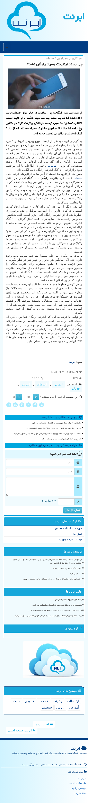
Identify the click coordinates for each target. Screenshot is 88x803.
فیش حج (77, 533)
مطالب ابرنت (80, 793)
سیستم (47, 707)
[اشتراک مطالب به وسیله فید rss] (9, 404)
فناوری (29, 701)
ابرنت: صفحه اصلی (20, 730)
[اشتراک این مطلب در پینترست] (22, 404)
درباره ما (82, 778)
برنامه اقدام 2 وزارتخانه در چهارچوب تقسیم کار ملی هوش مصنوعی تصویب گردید (47, 433)
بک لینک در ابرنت (78, 783)
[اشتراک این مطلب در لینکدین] (15, 404)
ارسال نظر (71, 510)
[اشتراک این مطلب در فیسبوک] (35, 404)
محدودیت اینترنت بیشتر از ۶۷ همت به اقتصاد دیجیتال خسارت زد (53, 428)
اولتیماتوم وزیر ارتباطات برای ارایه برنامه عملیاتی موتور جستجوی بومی (53, 579)
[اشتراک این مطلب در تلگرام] (41, 404)
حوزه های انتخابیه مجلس (68, 528)
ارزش (60, 707)
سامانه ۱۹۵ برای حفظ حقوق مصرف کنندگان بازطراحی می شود (56, 423)
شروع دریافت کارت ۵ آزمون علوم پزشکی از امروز (60, 439)
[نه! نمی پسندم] (19, 397)
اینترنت (26, 384)
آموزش (58, 384)
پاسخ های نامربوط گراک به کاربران (68, 599)
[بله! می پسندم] (36, 397)
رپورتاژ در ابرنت (78, 788)
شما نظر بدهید (76, 574)
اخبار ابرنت (42, 724)
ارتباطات (53, 165)
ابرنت (74, 16)
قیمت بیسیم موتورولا (70, 539)
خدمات (78, 178)
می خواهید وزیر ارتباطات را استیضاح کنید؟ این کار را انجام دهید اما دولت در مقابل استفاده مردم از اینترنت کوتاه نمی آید (47, 561)
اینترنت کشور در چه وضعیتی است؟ (67, 568)
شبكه (16, 701)
